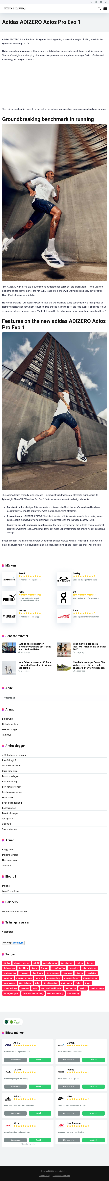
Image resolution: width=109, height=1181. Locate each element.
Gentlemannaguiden (12, 792)
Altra (75, 610)
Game (34, 968)
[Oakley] (64, 585)
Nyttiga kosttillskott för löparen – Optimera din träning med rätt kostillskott (34, 647)
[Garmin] (9, 585)
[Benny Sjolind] (14, 8)
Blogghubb (7, 718)
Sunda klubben (9, 829)
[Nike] (61, 1101)
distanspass (9, 968)
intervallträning (89, 968)
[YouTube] (101, 2)
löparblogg (38, 973)
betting (79, 963)
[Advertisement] (54, 86)
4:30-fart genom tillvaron (14, 755)
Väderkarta (7, 931)
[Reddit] (106, 2)
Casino (90, 963)
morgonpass (9, 983)
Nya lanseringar (9, 729)
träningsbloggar (11, 993)
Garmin (22, 573)
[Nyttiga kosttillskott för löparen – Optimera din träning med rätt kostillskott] (9, 652)
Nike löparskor (50, 983)
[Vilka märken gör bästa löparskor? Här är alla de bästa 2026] (64, 656)
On (74, 592)
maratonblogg (53, 978)
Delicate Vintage (10, 724)
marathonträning (24, 978)
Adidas (7, 963)
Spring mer (7, 818)
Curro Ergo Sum (9, 771)
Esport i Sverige (10, 781)
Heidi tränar (7, 797)
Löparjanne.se (9, 808)
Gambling (23, 968)
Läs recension (15, 1060)
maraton (39, 978)
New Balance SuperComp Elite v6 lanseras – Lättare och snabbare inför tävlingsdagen (89, 665)
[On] (64, 604)
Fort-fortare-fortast (11, 786)
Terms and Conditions (61, 1176)
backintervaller (50, 963)
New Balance (25, 983)
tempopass (71, 988)
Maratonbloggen (10, 813)
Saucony (25, 988)
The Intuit (6, 734)
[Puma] (9, 604)
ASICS (36, 963)
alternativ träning (22, 963)
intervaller (73, 968)
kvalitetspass (10, 973)
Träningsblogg (97, 988)
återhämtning (73, 993)
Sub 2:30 (6, 824)
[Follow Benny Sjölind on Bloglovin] (13, 944)
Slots (35, 988)
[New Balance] (61, 1128)
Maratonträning (90, 978)
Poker (78, 983)
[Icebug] (9, 622)
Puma (21, 592)
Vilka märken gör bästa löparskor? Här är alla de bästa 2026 (89, 647)
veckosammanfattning (33, 993)
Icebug (22, 610)
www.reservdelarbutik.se (14, 911)
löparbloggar (53, 973)
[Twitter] (96, 2)
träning (83, 988)
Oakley (76, 573)
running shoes (10, 988)
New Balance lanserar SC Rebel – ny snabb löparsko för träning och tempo (35, 665)
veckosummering (55, 993)
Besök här (40, 1060)
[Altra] (64, 622)
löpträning (91, 973)
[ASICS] (7, 1047)
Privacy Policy (44, 1176)
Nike (37, 983)
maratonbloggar (71, 978)
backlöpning (67, 963)
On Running (66, 983)
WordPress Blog (10, 891)
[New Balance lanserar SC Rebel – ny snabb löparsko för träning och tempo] (9, 674)
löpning (79, 973)
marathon (8, 978)
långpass (24, 973)
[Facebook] (91, 2)
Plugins (6, 886)
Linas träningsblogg (12, 802)
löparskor (67, 973)
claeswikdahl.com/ (11, 765)
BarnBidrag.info (9, 760)
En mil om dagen (10, 776)
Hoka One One (58, 968)
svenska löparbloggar (51, 988)
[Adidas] (7, 1101)
